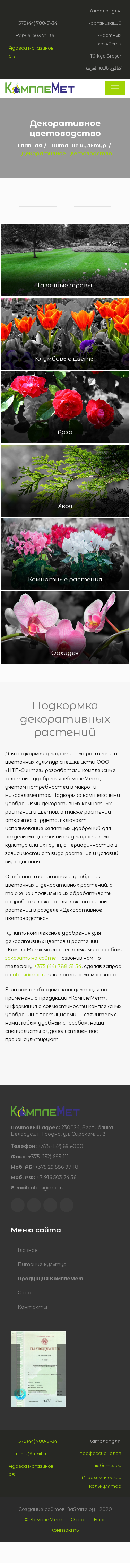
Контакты (32, 1307)
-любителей (106, 1465)
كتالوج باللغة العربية (103, 68)
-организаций (105, 23)
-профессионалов (99, 1453)
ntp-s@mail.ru (30, 975)
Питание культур (79, 145)
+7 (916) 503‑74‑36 (35, 35)
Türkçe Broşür (105, 56)
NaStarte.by (80, 1509)
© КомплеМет (43, 1520)
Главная (30, 145)
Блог (99, 1520)
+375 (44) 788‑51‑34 (36, 23)
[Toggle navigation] (115, 88)
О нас (25, 1293)
